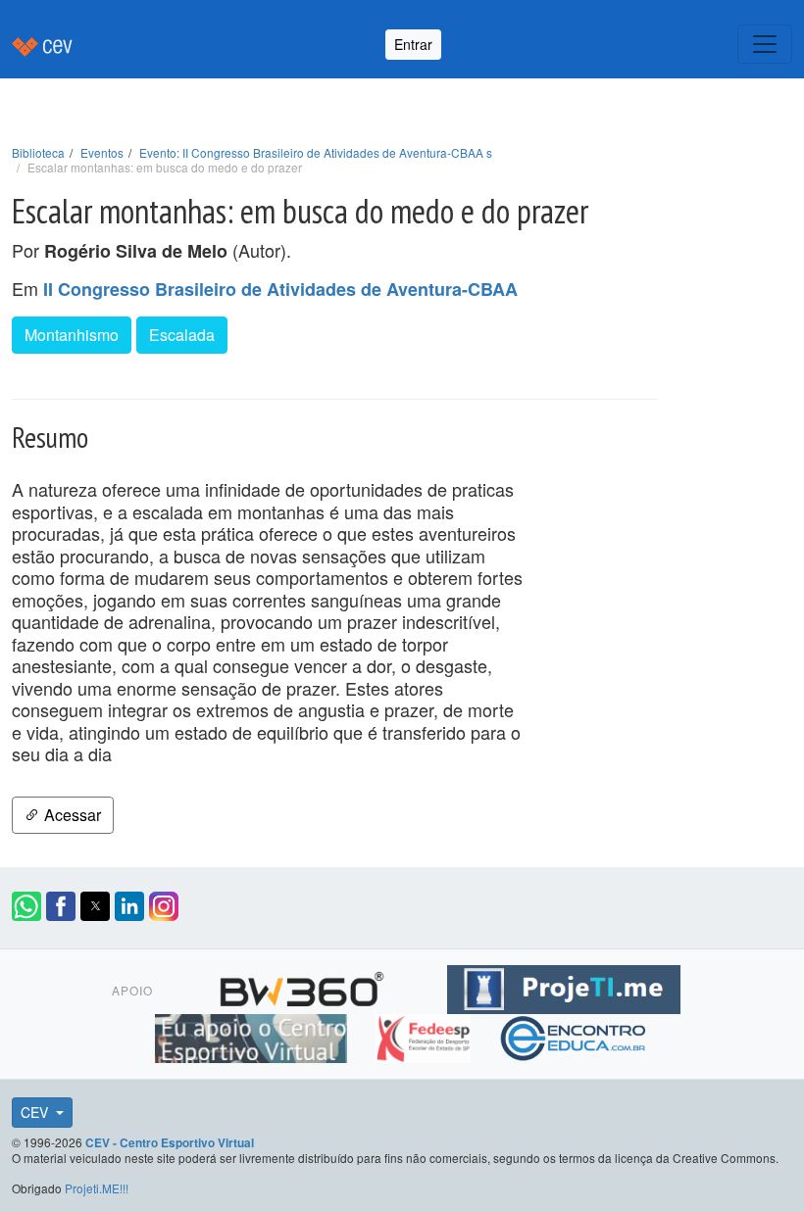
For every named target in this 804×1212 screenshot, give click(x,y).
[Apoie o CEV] (253, 1035)
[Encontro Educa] (574, 1035)
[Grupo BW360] (304, 986)
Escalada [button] (182, 334)
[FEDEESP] (425, 1035)
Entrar (413, 44)
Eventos (102, 152)
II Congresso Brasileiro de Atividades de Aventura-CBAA (280, 289)
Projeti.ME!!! (96, 1188)
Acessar (70, 814)
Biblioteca (38, 152)
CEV (36, 1112)
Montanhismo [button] (72, 334)
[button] (26, 906)
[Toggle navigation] (764, 44)
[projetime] (563, 986)
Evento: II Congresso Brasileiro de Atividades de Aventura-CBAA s (315, 152)
